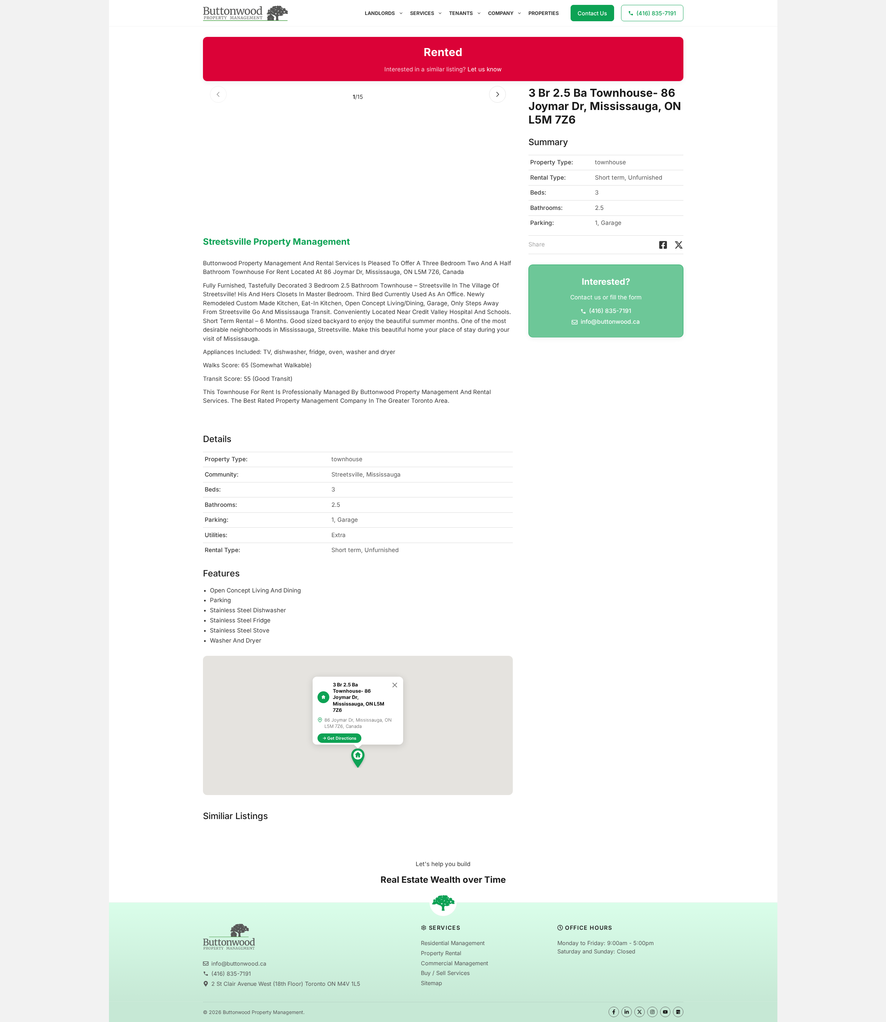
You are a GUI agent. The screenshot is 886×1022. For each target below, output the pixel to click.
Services (422, 13)
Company (500, 13)
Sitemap (431, 983)
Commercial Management (454, 963)
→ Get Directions (339, 738)
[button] (358, 758)
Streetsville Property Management (276, 241)
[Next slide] (497, 94)
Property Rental (441, 953)
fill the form (626, 297)
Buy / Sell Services (445, 972)
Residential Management (453, 943)
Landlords (380, 13)
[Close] (394, 685)
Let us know (485, 69)
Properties (543, 13)
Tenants (461, 13)
